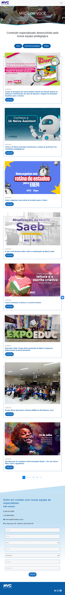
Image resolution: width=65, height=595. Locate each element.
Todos (18, 46)
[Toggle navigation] (61, 3)
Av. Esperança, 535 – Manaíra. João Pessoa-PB (18, 523)
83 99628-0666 (9, 515)
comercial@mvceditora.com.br (14, 519)
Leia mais (9, 99)
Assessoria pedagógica (32, 46)
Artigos (46, 46)
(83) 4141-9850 (9, 511)
